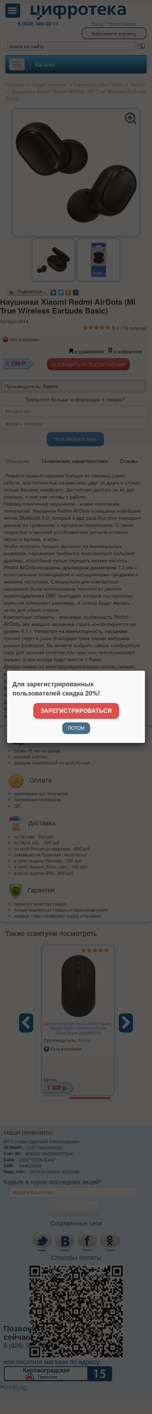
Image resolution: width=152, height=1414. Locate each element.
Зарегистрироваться (76, 710)
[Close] (145, 670)
